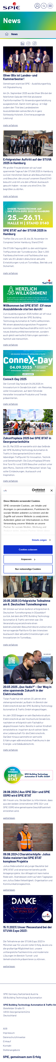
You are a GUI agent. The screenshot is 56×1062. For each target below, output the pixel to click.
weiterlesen (9, 818)
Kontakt (7, 1045)
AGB (5, 1028)
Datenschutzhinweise (14, 1037)
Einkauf (7, 1041)
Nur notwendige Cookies (28, 569)
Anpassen (26, 559)
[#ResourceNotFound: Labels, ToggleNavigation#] (50, 6)
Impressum (9, 1033)
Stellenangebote (11, 1050)
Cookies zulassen (28, 549)
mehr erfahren (10, 125)
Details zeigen (39, 540)
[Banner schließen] (51, 490)
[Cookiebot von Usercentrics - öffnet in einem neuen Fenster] (33, 490)
